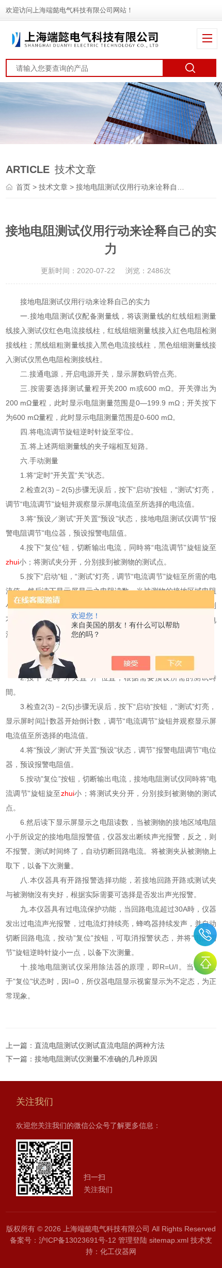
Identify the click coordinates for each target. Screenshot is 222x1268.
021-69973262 (205, 934)
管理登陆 (132, 1240)
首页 (23, 187)
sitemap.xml (168, 1240)
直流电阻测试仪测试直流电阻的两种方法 (100, 1045)
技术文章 (53, 187)
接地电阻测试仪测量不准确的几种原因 (96, 1059)
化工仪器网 (118, 1251)
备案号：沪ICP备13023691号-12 (63, 1240)
